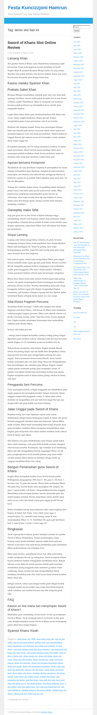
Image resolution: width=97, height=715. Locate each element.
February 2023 (78, 194)
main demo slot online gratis (26, 676)
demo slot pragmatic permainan (36, 666)
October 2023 (78, 163)
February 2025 (78, 102)
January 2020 (77, 232)
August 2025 (77, 80)
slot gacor (76, 317)
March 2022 (77, 224)
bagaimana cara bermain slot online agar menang (34, 645)
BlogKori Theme (46, 712)
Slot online (77, 339)
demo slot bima (45, 655)
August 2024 (77, 125)
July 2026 (76, 42)
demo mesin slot (30, 655)
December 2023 (78, 156)
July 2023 (76, 175)
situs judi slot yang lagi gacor (51, 679)
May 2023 (76, 182)
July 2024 (76, 129)
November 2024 (78, 114)
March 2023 (77, 190)
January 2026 (77, 61)
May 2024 (76, 137)
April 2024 (77, 140)
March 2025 (77, 99)
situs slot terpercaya (80, 312)
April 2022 (77, 220)
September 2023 (78, 167)
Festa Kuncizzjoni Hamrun (37, 7)
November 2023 (78, 159)
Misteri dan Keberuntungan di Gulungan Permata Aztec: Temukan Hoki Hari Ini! (80, 283)
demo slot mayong (22, 662)
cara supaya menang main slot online (42, 652)
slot (74, 322)
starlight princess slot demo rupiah (36, 690)
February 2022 (78, 228)
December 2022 (78, 201)
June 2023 (76, 178)
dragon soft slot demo (34, 669)
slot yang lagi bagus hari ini (48, 686)
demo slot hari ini (40, 659)
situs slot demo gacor (17, 683)
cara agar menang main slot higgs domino (31, 649)
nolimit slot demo (47, 676)
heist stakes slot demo (22, 673)
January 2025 (77, 106)
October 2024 (78, 118)
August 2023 (77, 171)
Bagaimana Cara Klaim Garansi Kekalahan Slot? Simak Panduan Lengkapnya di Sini (81, 259)
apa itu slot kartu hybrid (23, 642)
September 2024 (78, 121)
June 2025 (76, 87)
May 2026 (76, 45)
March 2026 (77, 53)
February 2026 (78, 57)
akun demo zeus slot (45, 638)
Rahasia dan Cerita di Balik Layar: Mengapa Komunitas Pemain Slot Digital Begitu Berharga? (81, 297)
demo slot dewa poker (22, 659)
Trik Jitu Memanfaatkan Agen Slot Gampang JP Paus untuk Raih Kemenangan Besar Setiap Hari (81, 247)
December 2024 (78, 110)
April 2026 (77, 49)
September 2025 (78, 76)
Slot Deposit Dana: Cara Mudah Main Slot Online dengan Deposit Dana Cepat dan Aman (81, 271)
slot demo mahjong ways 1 (54, 683)
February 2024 (78, 148)
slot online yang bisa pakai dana (21, 686)
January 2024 (77, 152)
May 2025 (76, 91)
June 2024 (76, 133)
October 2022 (78, 209)
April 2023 (77, 186)
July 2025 (76, 83)
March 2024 (77, 144)
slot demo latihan (34, 683)
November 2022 (78, 205)
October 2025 (78, 72)
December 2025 (78, 64)
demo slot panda (15, 666)
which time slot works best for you (28, 693)
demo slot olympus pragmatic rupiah (47, 662)
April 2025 (77, 95)
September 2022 (78, 213)
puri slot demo (32, 679)
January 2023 (77, 197)
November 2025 (78, 68)
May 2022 (76, 216)
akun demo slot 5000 (26, 638)
